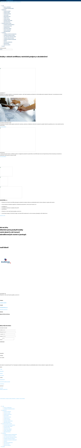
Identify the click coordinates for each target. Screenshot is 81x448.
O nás (3, 406)
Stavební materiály (7, 11)
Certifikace (4, 433)
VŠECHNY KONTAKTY (4, 309)
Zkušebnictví (4, 410)
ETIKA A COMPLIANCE (7, 7)
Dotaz (1, 339)
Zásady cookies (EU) (3, 389)
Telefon (1, 336)
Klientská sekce (6, 43)
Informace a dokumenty (8, 42)
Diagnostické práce (7, 16)
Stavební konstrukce (7, 13)
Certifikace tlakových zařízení (9, 438)
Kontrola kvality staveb (8, 25)
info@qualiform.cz (4, 307)
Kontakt (3, 46)
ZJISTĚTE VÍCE (2, 215)
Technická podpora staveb (7, 423)
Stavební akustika (7, 19)
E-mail (1, 334)
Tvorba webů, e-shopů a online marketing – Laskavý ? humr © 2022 (12, 398)
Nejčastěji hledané (7, 21)
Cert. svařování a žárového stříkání (10, 36)
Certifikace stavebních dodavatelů (10, 39)
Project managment (7, 29)
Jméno (1, 330)
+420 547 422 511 (3, 302)
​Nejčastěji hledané (7, 31)
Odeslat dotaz (2, 341)
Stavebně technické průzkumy (9, 24)
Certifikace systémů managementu (10, 33)
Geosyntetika (6, 15)
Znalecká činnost (7, 27)
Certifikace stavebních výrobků (9, 35)
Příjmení (1, 332)
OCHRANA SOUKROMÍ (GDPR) (9, 8)
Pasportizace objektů (7, 28)
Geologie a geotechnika (8, 20)
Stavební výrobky (7, 12)
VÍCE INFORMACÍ (3, 97)
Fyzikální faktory (6, 17)
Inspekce (5, 40)
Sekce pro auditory (7, 44)
